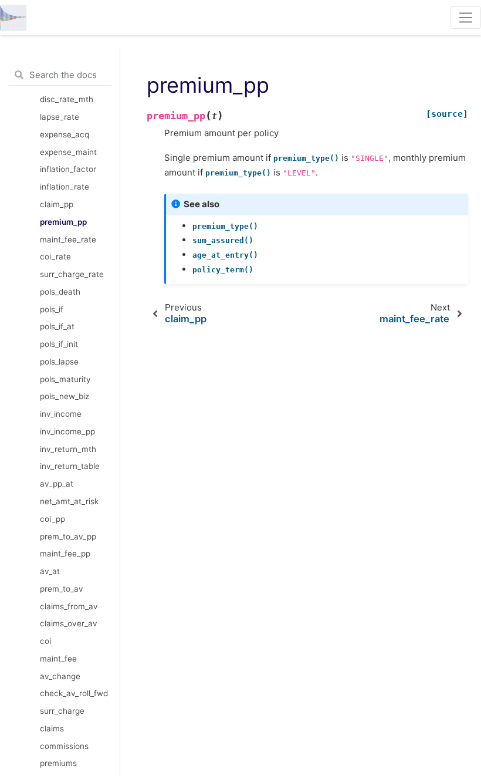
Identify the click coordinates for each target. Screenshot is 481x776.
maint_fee (58, 658)
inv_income (61, 414)
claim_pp (56, 204)
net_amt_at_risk (69, 501)
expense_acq (64, 134)
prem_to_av (61, 588)
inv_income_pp (67, 431)
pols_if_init (59, 344)
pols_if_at (57, 326)
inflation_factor (68, 169)
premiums (58, 763)
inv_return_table (70, 466)
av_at (50, 571)
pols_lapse (59, 361)
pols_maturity (65, 379)
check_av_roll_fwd (74, 693)
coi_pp (52, 519)
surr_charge (62, 711)
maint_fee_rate (68, 239)
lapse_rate (59, 117)
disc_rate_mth (66, 99)
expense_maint (68, 152)
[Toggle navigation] (465, 17)
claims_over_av (68, 623)
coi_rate (55, 256)
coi (45, 641)
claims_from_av (69, 606)
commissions (64, 746)
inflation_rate (64, 186)
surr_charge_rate (72, 274)
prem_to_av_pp (68, 536)
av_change (60, 676)
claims (52, 728)
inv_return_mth (68, 449)
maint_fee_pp (65, 553)
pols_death (60, 291)
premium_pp (63, 222)
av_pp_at (56, 483)
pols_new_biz (64, 396)
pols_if (51, 309)
